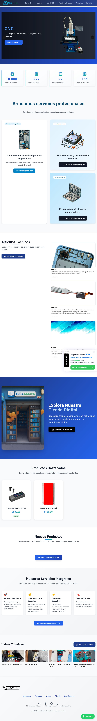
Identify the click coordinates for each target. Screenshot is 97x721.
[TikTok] (57, 703)
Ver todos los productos (47, 557)
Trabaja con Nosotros (66, 3)
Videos (48, 696)
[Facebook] (45, 703)
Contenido (39, 3)
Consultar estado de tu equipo (74, 165)
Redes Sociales (50, 3)
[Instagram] (51, 703)
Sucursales (28, 3)
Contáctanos (69, 696)
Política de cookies (65, 706)
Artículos (38, 696)
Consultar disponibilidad (24, 171)
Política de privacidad (50, 706)
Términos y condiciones (33, 706)
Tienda (57, 696)
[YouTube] (39, 703)
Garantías (89, 3)
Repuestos (79, 3)
